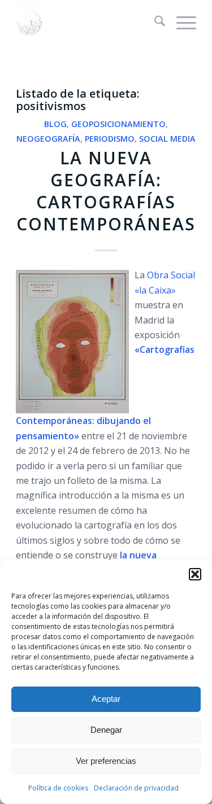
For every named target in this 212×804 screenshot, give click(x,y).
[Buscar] (154, 22)
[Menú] (180, 22)
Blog (55, 124)
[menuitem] (154, 22)
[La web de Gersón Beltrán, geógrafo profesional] (88, 22)
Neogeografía (48, 138)
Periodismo (110, 138)
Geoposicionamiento (118, 124)
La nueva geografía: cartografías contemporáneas (106, 190)
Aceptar (106, 699)
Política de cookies (58, 788)
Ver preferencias (106, 761)
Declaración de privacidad (136, 788)
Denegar (106, 730)
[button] (195, 574)
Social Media (167, 138)
